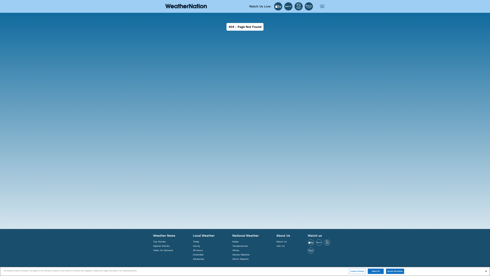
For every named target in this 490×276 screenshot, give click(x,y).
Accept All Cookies (395, 271)
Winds (235, 250)
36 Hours (198, 250)
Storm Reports (240, 259)
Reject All (375, 271)
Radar (235, 241)
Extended (198, 254)
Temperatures (240, 246)
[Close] (486, 271)
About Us (281, 241)
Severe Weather (241, 254)
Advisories (198, 259)
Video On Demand (163, 250)
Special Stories (161, 246)
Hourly (196, 246)
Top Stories (159, 241)
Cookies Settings (357, 271)
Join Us (280, 246)
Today (196, 241)
